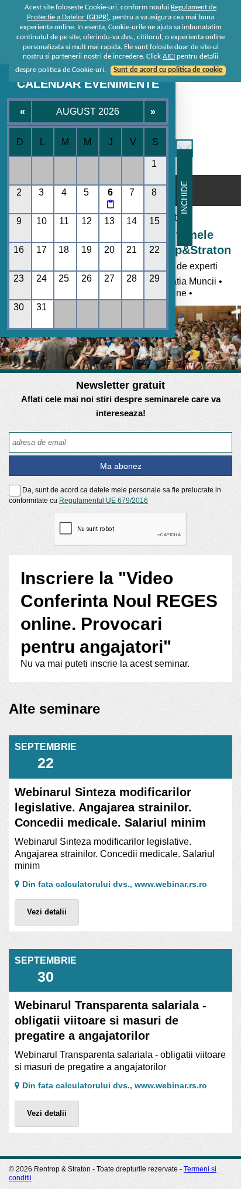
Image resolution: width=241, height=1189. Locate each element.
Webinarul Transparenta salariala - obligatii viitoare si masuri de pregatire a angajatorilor (110, 1020)
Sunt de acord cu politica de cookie (168, 70)
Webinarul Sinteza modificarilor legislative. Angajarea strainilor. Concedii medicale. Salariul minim (110, 807)
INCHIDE (184, 197)
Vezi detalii (47, 911)
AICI (169, 56)
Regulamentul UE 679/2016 (103, 500)
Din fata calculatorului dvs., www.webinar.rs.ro (114, 884)
